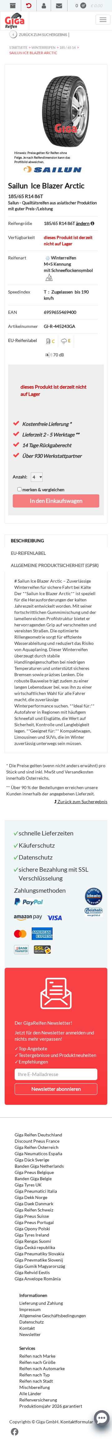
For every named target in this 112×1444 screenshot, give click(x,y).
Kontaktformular (76, 1421)
